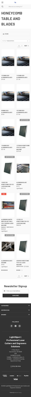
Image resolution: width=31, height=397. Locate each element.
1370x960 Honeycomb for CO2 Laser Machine (22, 147)
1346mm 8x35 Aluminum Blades (6, 146)
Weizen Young (18, 392)
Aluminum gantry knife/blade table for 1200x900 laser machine (7, 222)
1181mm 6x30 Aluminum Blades (21, 76)
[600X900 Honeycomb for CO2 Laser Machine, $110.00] (23, 246)
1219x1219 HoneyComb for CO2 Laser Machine (22, 221)
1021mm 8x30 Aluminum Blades (21, 111)
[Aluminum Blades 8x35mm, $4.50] (8, 246)
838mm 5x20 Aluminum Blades (6, 111)
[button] (15, 34)
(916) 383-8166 (16, 366)
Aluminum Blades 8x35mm (6, 262)
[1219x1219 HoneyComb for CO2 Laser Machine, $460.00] (23, 205)
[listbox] (17, 41)
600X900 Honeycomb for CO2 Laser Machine (22, 262)
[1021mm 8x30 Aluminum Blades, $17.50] (23, 96)
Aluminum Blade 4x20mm (21, 183)
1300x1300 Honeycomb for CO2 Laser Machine (7, 184)
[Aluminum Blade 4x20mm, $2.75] (23, 168)
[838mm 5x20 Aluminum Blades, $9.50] (8, 96)
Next (25, 45)
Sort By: (4, 40)
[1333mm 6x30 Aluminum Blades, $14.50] (8, 61)
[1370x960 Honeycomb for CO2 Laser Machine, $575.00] (23, 131)
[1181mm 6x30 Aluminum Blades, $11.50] (23, 61)
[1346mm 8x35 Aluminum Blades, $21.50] (8, 131)
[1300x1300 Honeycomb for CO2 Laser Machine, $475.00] (8, 168)
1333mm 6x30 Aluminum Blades (6, 76)
